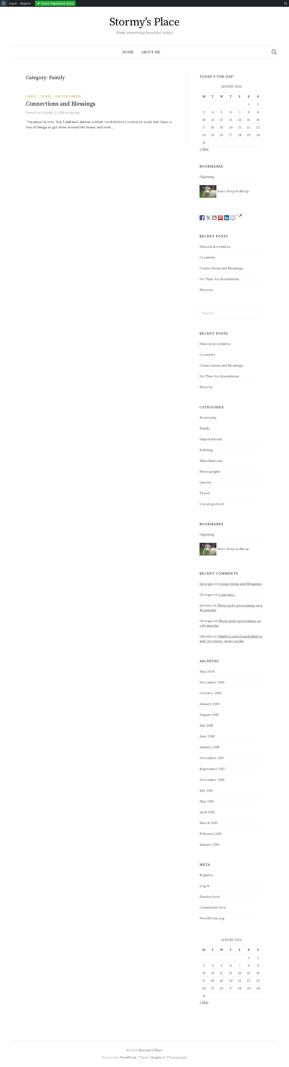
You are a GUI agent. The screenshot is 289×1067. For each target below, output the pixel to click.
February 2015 (211, 833)
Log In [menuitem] (13, 3)
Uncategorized (68, 96)
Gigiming (207, 177)
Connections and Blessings (60, 104)
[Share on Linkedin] (226, 217)
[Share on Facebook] (202, 217)
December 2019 (212, 682)
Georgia (206, 584)
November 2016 (212, 779)
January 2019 (210, 704)
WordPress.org (212, 918)
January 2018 (209, 747)
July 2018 (206, 725)
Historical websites (215, 246)
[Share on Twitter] (208, 217)
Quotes (205, 482)
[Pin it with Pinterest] (220, 217)
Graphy (155, 1057)
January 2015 (209, 844)
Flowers (206, 290)
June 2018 (207, 736)
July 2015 (206, 790)
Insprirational (211, 439)
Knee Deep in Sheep (232, 191)
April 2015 (207, 812)
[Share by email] (232, 217)
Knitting (206, 450)
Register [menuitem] (25, 3)
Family (31, 96)
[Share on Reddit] (214, 217)
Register (206, 875)
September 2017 (212, 769)
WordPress (128, 1057)
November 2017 (212, 758)
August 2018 (209, 714)
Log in (205, 886)
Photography (210, 471)
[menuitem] (3, 3)
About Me (150, 52)
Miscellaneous (211, 461)
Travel (46, 96)
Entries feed (209, 896)
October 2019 (210, 693)
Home (128, 52)
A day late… (227, 594)
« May (204, 149)
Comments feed (213, 907)
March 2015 (208, 823)
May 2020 (207, 671)
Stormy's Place (144, 22)
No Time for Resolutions (219, 279)
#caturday (208, 417)
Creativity (207, 257)
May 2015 (207, 801)
